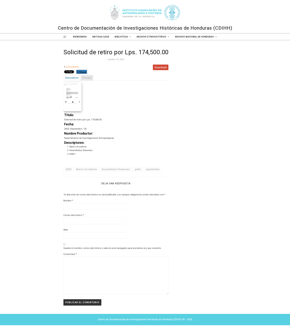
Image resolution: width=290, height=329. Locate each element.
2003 (68, 169)
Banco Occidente (86, 169)
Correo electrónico (73, 215)
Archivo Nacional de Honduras (194, 37)
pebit (138, 169)
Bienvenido (80, 37)
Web (65, 229)
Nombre (68, 200)
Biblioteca (121, 37)
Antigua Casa (100, 37)
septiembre (153, 169)
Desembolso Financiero (116, 169)
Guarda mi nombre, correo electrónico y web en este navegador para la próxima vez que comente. (112, 248)
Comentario (70, 254)
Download (161, 67)
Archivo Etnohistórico (151, 37)
